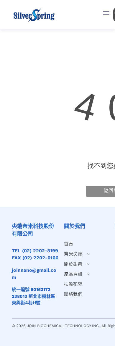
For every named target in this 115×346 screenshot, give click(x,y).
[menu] (106, 13)
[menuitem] (85, 244)
